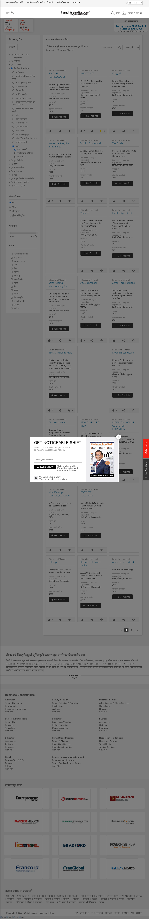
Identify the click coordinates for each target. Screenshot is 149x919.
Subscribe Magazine (102, 475)
